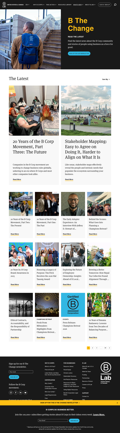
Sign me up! (14, 377)
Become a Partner (87, 381)
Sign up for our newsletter (79, 53)
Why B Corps (38, 5)
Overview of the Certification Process (51, 387)
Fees (46, 398)
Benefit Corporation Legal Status (71, 394)
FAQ (83, 399)
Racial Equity (67, 369)
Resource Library (65, 5)
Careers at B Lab (87, 384)
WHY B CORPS (49, 363)
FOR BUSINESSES (69, 363)
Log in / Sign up (105, 5)
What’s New (77, 5)
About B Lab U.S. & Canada (87, 367)
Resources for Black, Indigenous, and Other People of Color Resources (71, 384)
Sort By (105, 79)
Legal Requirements (50, 395)
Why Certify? (48, 383)
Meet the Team (86, 371)
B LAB (84, 363)
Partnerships (86, 378)
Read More (17, 179)
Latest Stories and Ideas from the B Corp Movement (52, 374)
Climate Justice (68, 373)
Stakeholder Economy (70, 376)
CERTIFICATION (50, 380)
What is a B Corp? (50, 366)
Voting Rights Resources (71, 389)
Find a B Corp (49, 369)
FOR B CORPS (68, 400)
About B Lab (89, 5)
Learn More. (99, 414)
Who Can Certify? (50, 392)
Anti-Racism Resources (70, 379)
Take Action (50, 5)
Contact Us (85, 396)
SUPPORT (85, 393)
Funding (84, 375)
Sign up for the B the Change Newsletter (59, 403)
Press (84, 388)
